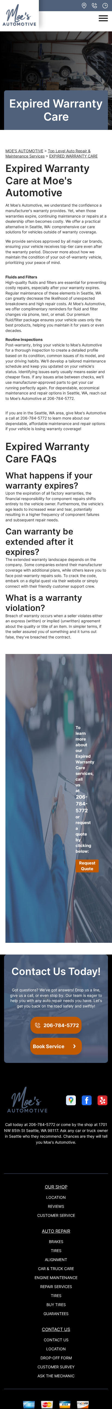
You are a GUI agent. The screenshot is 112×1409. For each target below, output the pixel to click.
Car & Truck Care (56, 1268)
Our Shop (56, 1187)
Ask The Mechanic (56, 1376)
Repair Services (56, 1286)
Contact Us (56, 1329)
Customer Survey (56, 1367)
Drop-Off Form (56, 1358)
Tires (56, 1250)
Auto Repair (56, 1231)
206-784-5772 (60, 398)
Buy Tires (56, 1304)
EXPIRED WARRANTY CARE (73, 156)
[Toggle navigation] (103, 18)
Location (56, 1197)
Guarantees (56, 1313)
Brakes (56, 1241)
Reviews (56, 1206)
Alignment (56, 1259)
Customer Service (56, 1215)
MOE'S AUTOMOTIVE (24, 150)
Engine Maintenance (56, 1277)
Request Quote (87, 865)
